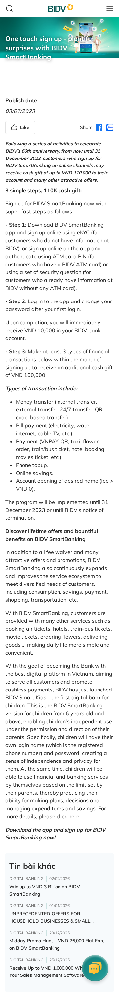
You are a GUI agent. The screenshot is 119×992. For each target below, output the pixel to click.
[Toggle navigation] (110, 8)
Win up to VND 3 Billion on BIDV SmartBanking (44, 890)
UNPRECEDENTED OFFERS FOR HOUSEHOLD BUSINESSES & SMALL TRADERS (49, 918)
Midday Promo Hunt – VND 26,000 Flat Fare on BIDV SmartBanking (57, 944)
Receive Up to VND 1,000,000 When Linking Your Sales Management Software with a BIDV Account (56, 972)
